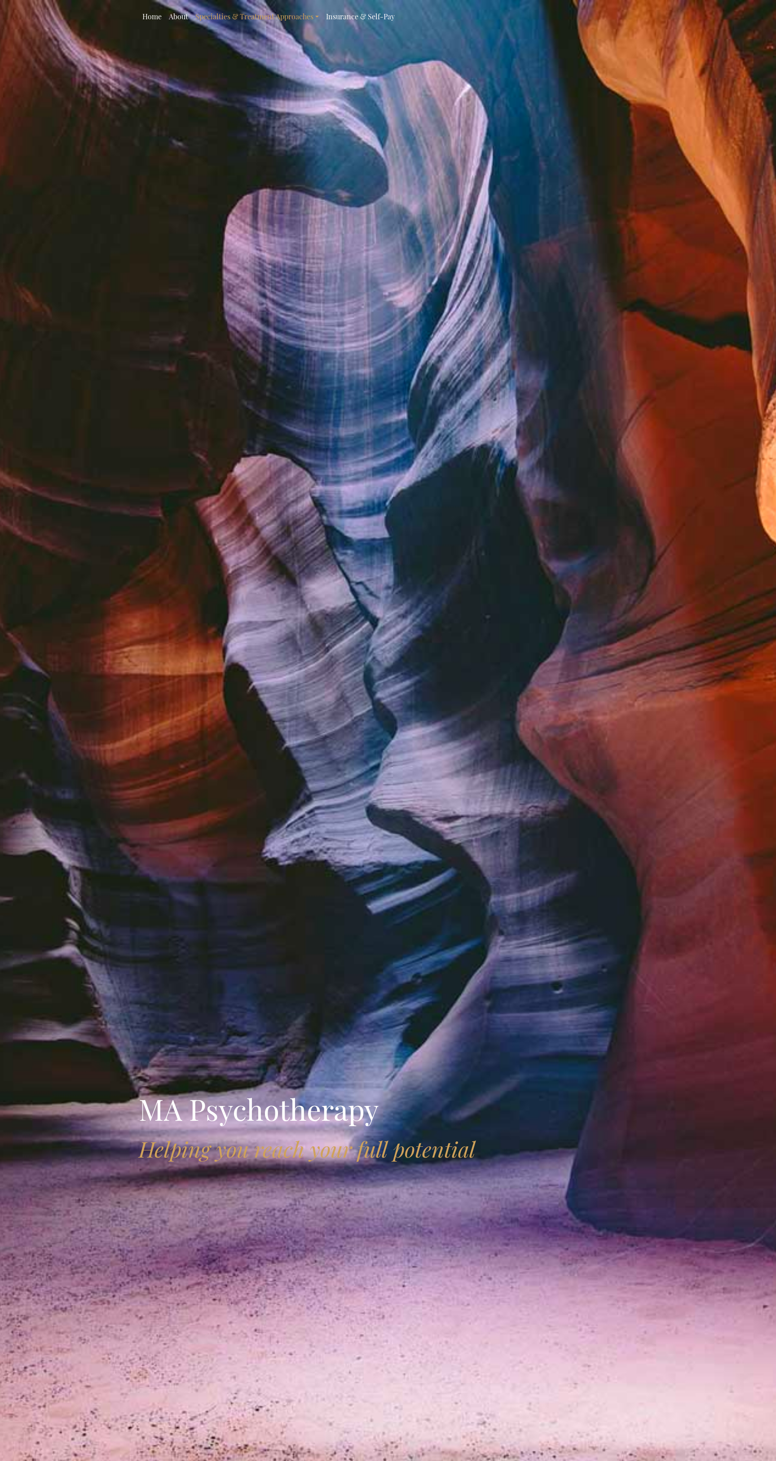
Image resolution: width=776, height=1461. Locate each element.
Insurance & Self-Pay (360, 16)
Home (152, 16)
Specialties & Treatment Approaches (254, 16)
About (178, 16)
